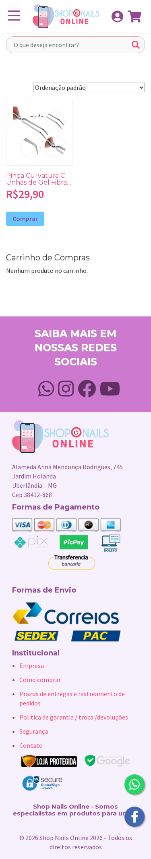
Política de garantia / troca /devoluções (73, 717)
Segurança (33, 731)
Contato (31, 745)
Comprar (25, 218)
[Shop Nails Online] (62, 16)
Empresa (31, 665)
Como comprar (40, 680)
